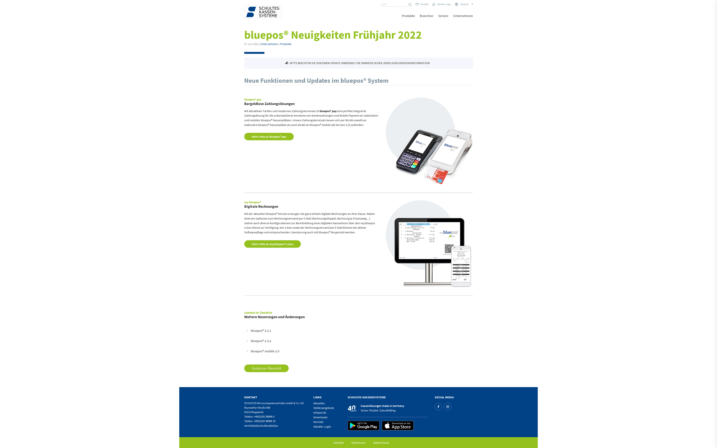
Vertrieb (318, 422)
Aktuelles (319, 403)
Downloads (320, 417)
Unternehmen (269, 44)
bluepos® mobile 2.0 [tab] (265, 351)
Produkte (285, 44)
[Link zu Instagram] (447, 406)
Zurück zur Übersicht (266, 368)
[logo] (262, 12)
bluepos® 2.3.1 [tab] (261, 331)
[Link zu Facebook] (438, 406)
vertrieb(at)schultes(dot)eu (261, 425)
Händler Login (444, 4)
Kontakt (424, 4)
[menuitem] (408, 18)
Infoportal (319, 412)
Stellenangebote (323, 408)
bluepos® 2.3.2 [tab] (261, 341)
